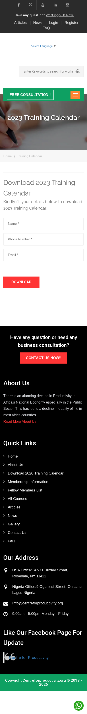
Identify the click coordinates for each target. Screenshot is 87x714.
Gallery (14, 524)
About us (15, 465)
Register (71, 23)
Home (7, 156)
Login (53, 23)
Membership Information (28, 482)
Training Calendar (29, 156)
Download (21, 282)
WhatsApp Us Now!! (60, 15)
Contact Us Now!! (43, 358)
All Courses (17, 499)
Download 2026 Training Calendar (36, 473)
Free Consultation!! (30, 95)
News (38, 23)
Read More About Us (19, 421)
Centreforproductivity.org (44, 680)
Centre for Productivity (29, 657)
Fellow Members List (25, 490)
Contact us (17, 533)
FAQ (46, 28)
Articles (20, 23)
